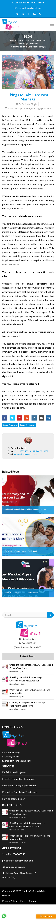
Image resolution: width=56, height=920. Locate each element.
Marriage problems (29, 43)
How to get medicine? (13, 798)
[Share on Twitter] (12, 417)
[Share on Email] (41, 417)
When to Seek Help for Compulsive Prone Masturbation (29, 691)
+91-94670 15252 (40, 451)
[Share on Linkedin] (34, 417)
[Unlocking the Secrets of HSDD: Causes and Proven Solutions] (5, 667)
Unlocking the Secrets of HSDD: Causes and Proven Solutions (31, 666)
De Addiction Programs (14, 772)
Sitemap (33, 901)
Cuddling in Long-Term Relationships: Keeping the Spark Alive (27, 704)
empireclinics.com (15, 866)
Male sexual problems (36, 40)
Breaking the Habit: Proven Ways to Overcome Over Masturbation (27, 679)
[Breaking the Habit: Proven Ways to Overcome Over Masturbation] (5, 679)
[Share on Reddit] (26, 417)
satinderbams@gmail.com (29, 8)
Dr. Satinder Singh (28, 104)
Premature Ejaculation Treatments (19, 792)
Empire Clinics (29, 891)
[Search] (50, 615)
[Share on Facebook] (4, 417)
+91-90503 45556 (22, 451)
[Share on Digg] (48, 417)
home (13, 40)
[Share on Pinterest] (19, 417)
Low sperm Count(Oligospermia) (19, 785)
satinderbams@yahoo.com (19, 860)
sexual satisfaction (27, 425)
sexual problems (10, 425)
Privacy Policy (9, 901)
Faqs (22, 901)
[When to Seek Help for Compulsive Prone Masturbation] (5, 692)
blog (21, 40)
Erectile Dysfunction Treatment (18, 778)
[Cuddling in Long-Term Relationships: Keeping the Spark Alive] (5, 704)
